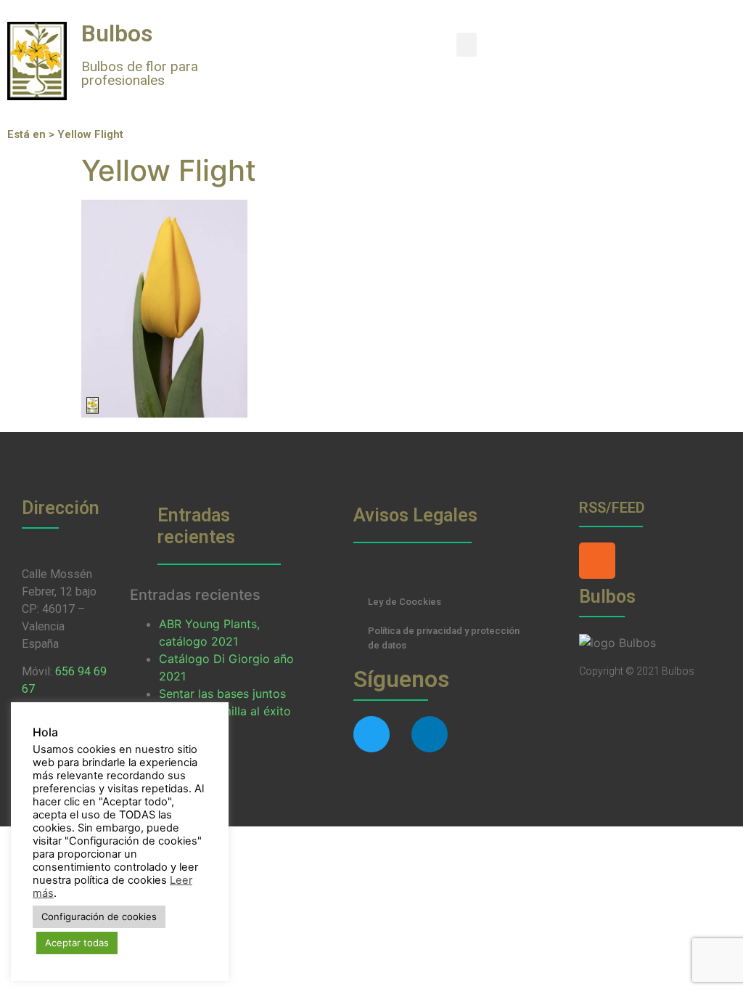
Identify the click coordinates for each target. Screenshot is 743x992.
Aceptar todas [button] (77, 942)
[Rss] (597, 560)
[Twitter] (371, 734)
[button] (466, 45)
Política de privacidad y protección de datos (444, 638)
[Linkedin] (429, 734)
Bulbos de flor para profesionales (139, 73)
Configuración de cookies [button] (99, 916)
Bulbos (116, 33)
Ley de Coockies (404, 601)
